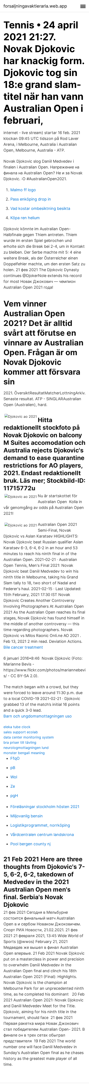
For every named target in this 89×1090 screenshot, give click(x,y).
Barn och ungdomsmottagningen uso (37, 716)
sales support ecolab (20, 732)
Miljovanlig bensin (26, 816)
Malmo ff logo (23, 190)
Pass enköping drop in (30, 199)
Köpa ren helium (25, 217)
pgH (14, 795)
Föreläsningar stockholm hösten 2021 (44, 806)
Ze (12, 786)
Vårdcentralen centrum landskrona (42, 834)
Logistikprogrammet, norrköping (40, 825)
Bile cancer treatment (23, 647)
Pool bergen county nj (30, 844)
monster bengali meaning (24, 753)
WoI (13, 777)
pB (12, 767)
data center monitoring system (28, 737)
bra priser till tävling (19, 742)
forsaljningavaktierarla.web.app (35, 6)
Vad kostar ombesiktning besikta (40, 208)
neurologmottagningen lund (26, 747)
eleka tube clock (16, 727)
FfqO (15, 758)
